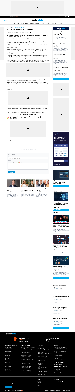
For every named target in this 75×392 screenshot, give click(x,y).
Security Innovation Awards (42, 367)
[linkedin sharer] (30, 32)
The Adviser (7, 367)
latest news (56, 281)
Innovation (42, 23)
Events (64, 333)
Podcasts (56, 23)
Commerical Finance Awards (43, 347)
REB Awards (40, 364)
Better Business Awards (25, 367)
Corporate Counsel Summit (42, 348)
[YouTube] (68, 16)
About (51, 16)
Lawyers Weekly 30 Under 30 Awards (44, 359)
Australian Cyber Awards (25, 356)
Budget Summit (40, 345)
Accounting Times (8, 348)
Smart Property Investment (10, 365)
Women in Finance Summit (42, 371)
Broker (14, 23)
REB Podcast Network (57, 354)
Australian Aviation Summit (26, 353)
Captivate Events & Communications (60, 370)
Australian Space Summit (25, 364)
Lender (18, 23)
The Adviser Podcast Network (59, 356)
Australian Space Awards (25, 363)
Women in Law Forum (41, 374)
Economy (22, 23)
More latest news (57, 327)
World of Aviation (8, 370)
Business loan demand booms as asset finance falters (12, 189)
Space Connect (8, 366)
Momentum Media (57, 369)
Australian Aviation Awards (26, 352)
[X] (65, 16)
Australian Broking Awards (26, 355)
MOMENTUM (14, 16)
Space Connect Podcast (58, 355)
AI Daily (6, 350)
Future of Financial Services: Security (44, 355)
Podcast (56, 212)
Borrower (47, 23)
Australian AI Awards (25, 351)
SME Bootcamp (40, 368)
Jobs (67, 333)
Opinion (48, 333)
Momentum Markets (57, 367)
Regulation (37, 23)
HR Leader (7, 358)
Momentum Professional (58, 364)
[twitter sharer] (31, 32)
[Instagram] (66, 16)
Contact (58, 16)
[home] (37, 20)
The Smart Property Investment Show (60, 361)
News (36, 333)
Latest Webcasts (58, 191)
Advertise (54, 16)
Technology (32, 23)
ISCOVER (40, 333)
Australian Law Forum (25, 362)
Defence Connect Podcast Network (60, 351)
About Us (39, 381)
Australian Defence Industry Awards (27, 359)
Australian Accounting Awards (26, 349)
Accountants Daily (8, 347)
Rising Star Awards (41, 366)
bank (10, 140)
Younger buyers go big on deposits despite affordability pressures (27, 189)
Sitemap (39, 385)
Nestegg (6, 361)
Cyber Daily (7, 354)
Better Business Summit (25, 369)
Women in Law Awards (42, 372)
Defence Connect (8, 355)
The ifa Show (56, 358)
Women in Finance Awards (42, 370)
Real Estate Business (9, 363)
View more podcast (57, 277)
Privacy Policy (57, 390)
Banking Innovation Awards (26, 366)
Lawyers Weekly (8, 359)
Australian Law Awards (25, 360)
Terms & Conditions (65, 390)
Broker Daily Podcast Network (59, 350)
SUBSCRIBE (9, 386)
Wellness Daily (7, 369)
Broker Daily (7, 352)
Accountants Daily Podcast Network (60, 347)
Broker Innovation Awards (26, 370)
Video (56, 333)
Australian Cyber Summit (25, 358)
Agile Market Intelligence (58, 372)
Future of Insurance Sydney (42, 356)
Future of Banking (41, 352)
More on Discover (57, 79)
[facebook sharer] (29, 32)
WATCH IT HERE (58, 209)
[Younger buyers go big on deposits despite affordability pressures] (28, 183)
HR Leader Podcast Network (59, 352)
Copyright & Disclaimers (49, 390)
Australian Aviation (8, 351)
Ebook (61, 23)
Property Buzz (7, 362)
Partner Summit (40, 363)
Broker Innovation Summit (26, 371)
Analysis (44, 333)
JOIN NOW (65, 160)
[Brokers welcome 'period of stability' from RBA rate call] (42, 183)
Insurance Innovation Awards (43, 357)
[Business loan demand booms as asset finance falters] (13, 183)
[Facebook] (61, 16)
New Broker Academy (41, 360)
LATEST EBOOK (56, 169)
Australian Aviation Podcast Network (60, 348)
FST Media (7, 356)
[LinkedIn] (63, 16)
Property (26, 23)
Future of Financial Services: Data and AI (45, 353)
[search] (69, 333)
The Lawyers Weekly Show (58, 359)
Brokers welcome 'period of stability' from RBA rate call (42, 189)
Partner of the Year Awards (42, 361)
